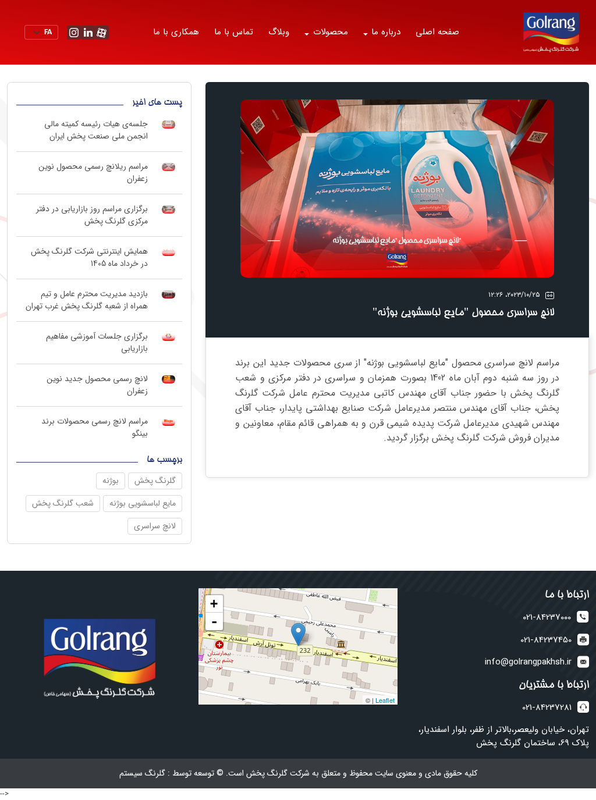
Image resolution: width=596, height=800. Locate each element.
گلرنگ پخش (155, 480)
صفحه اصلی (437, 32)
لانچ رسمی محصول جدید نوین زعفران (97, 384)
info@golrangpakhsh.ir (528, 662)
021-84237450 (546, 640)
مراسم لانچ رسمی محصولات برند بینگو (94, 427)
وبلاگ (278, 32)
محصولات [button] (329, 32)
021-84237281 (547, 707)
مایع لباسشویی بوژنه (142, 503)
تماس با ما (233, 32)
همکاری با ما (176, 32)
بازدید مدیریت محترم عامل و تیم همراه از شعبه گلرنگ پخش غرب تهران (87, 299)
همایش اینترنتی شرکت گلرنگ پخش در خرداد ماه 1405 (89, 257)
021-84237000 (547, 617)
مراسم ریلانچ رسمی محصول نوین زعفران (93, 172)
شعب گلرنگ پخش (63, 503)
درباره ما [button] (384, 32)
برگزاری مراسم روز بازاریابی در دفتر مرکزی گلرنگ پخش (92, 214)
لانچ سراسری (155, 526)
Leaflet (385, 700)
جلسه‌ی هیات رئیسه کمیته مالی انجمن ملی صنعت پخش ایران (96, 130)
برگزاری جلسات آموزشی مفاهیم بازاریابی (97, 342)
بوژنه (110, 480)
